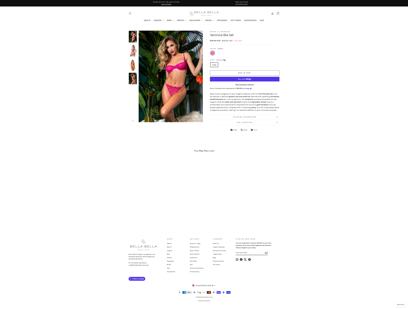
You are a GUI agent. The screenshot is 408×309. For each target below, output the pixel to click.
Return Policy (194, 250)
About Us (216, 243)
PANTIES (181, 20)
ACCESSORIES (250, 20)
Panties (169, 257)
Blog (214, 257)
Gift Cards (216, 264)
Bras (168, 254)
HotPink (212, 53)
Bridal (169, 264)
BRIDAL (208, 20)
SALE (262, 20)
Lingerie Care (217, 254)
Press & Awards (218, 261)
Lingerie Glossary (219, 247)
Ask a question (245, 122)
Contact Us (193, 257)
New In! (169, 247)
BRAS (169, 20)
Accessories (171, 271)
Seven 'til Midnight (220, 31)
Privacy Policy (194, 271)
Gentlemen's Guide (219, 250)
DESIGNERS (222, 20)
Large (214, 65)
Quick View (146, 208)
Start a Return (194, 254)
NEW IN (147, 20)
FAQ (191, 264)
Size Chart (193, 261)
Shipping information (244, 117)
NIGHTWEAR (195, 20)
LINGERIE (158, 20)
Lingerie (169, 250)
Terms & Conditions (197, 268)
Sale (168, 268)
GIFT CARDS (236, 20)
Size (216, 60)
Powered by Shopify (204, 300)
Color (216, 48)
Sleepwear (170, 261)
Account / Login (195, 243)
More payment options (245, 84)
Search (169, 243)
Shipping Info (194, 247)
